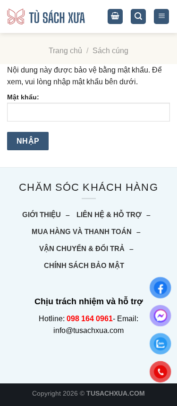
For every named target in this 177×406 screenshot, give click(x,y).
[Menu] (161, 16)
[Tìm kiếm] (138, 16)
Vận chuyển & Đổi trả (82, 248)
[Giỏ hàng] (115, 16)
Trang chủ (65, 51)
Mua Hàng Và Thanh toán (82, 231)
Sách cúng (110, 51)
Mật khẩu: (23, 97)
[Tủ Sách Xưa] (46, 16)
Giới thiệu (41, 215)
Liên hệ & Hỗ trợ (109, 215)
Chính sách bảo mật (84, 265)
